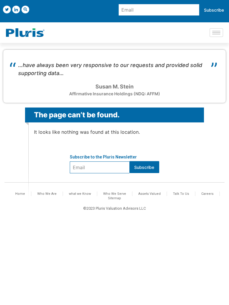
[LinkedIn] (16, 9)
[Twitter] (7, 9)
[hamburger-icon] (216, 32)
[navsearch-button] (25, 9)
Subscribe (214, 10)
